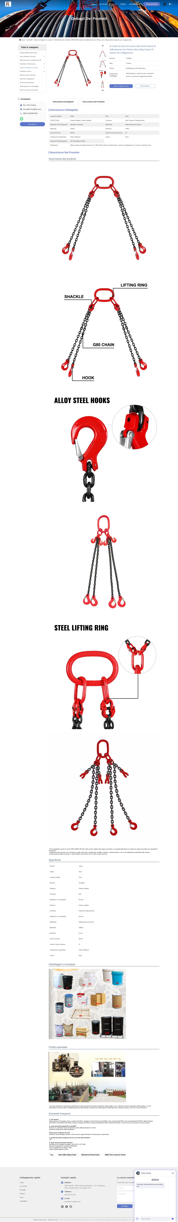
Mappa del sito (53, 1220)
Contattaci (133, 4)
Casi (21, 1197)
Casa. (93, 4)
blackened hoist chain (91, 1155)
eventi (123, 4)
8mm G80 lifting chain (67, 1155)
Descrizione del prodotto (94, 102)
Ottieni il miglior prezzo (121, 86)
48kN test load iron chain (115, 1155)
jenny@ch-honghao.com (32, 109)
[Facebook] (66, 1207)
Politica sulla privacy (39, 1220)
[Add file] (137, 1218)
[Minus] (173, 1173)
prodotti (114, 4)
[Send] (172, 1218)
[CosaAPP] (21, 119)
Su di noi (103, 4)
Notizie (22, 1194)
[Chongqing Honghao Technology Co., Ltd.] (8, 4)
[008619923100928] (70, 1207)
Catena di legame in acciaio (43, 40)
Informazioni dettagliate (63, 102)
